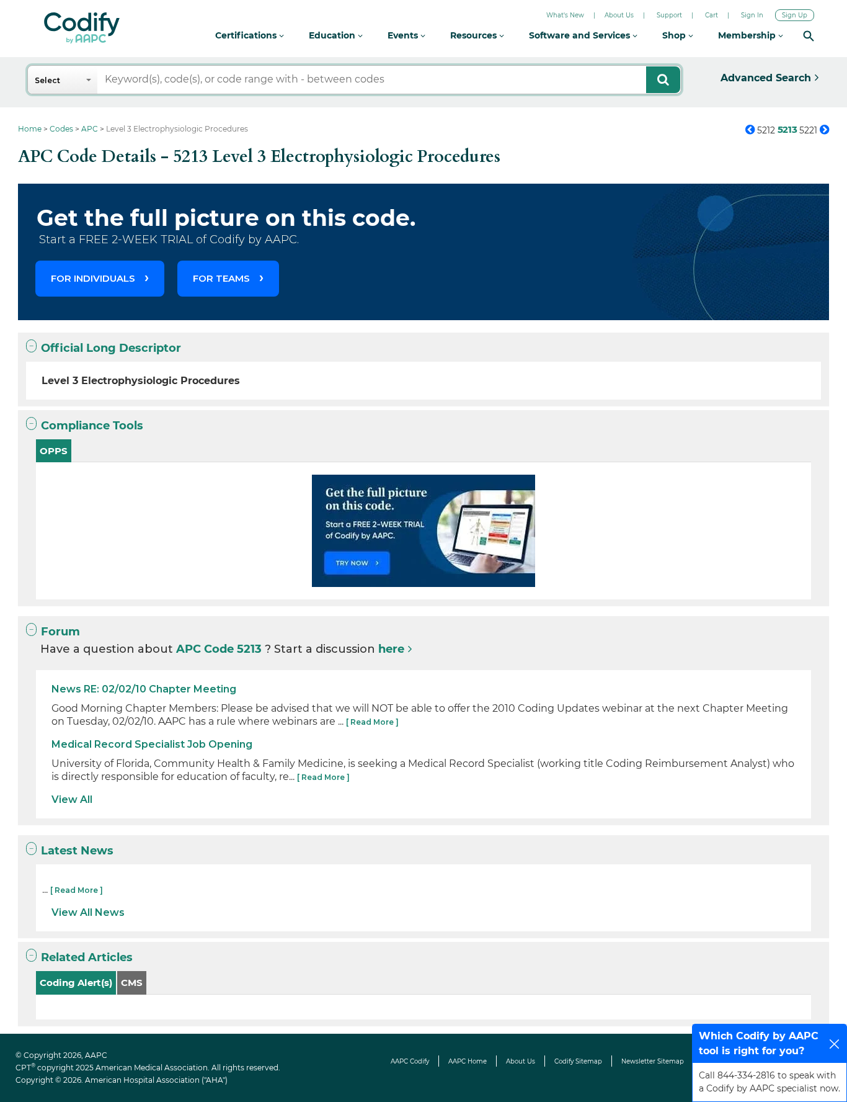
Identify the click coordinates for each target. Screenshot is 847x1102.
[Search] (808, 36)
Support (669, 15)
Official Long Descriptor (111, 348)
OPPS (54, 451)
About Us (619, 15)
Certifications (247, 35)
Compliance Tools (92, 425)
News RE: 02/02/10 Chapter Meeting (143, 689)
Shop (675, 35)
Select (47, 80)
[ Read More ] (372, 722)
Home (30, 128)
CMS (132, 982)
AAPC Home (467, 1061)
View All (71, 799)
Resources (474, 35)
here (391, 649)
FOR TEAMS (221, 278)
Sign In (752, 15)
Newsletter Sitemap (652, 1061)
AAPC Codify (410, 1061)
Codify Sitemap (578, 1061)
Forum (60, 631)
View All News (88, 912)
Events (404, 35)
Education (333, 35)
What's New (565, 15)
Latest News (77, 851)
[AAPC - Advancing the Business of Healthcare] (82, 27)
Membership (748, 35)
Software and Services (580, 35)
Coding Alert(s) (76, 982)
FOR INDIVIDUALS (93, 278)
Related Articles (87, 957)
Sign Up (794, 15)
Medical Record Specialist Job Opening (151, 744)
